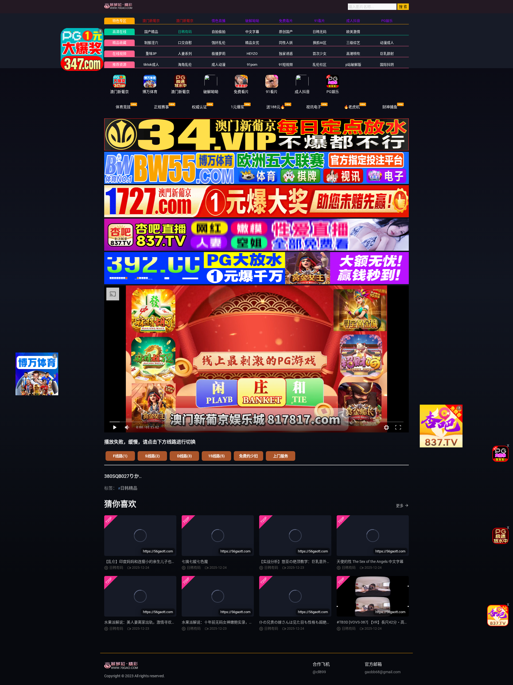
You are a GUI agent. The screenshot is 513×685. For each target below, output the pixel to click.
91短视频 (286, 65)
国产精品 (151, 32)
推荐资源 (119, 65)
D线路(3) (184, 456)
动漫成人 (387, 43)
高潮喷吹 (353, 54)
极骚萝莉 (219, 54)
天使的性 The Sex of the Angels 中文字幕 (370, 561)
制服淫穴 (151, 43)
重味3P (151, 54)
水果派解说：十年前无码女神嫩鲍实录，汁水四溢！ (225, 622)
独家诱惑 (286, 54)
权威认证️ (199, 107)
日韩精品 (128, 488)
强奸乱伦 (219, 43)
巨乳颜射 (387, 54)
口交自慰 (185, 43)
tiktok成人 (151, 65)
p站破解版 (353, 65)
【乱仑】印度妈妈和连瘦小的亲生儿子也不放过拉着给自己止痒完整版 (162, 561)
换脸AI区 (320, 43)
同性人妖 (286, 43)
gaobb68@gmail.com (383, 672)
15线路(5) (216, 456)
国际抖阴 (387, 65)
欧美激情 (353, 32)
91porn (252, 65)
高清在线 (119, 32)
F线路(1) (120, 456)
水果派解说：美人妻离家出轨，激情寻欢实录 (141, 622)
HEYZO (252, 54)
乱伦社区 (320, 65)
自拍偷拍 (219, 32)
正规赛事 (161, 107)
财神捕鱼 (389, 107)
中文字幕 (252, 32)
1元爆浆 (237, 107)
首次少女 (320, 54)
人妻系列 (185, 54)
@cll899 (319, 672)
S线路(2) (152, 456)
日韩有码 (185, 32)
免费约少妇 (248, 456)
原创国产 (286, 32)
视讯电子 (313, 107)
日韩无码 (320, 32)
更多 (399, 506)
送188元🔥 (275, 107)
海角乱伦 (185, 65)
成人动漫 (219, 65)
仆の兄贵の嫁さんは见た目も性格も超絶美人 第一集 (302, 622)
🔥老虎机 (352, 107)
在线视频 (119, 54)
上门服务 (280, 456)
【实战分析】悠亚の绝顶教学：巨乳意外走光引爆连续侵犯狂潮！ (313, 561)
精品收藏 (119, 43)
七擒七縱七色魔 (195, 561)
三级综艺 (353, 43)
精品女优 (252, 43)
